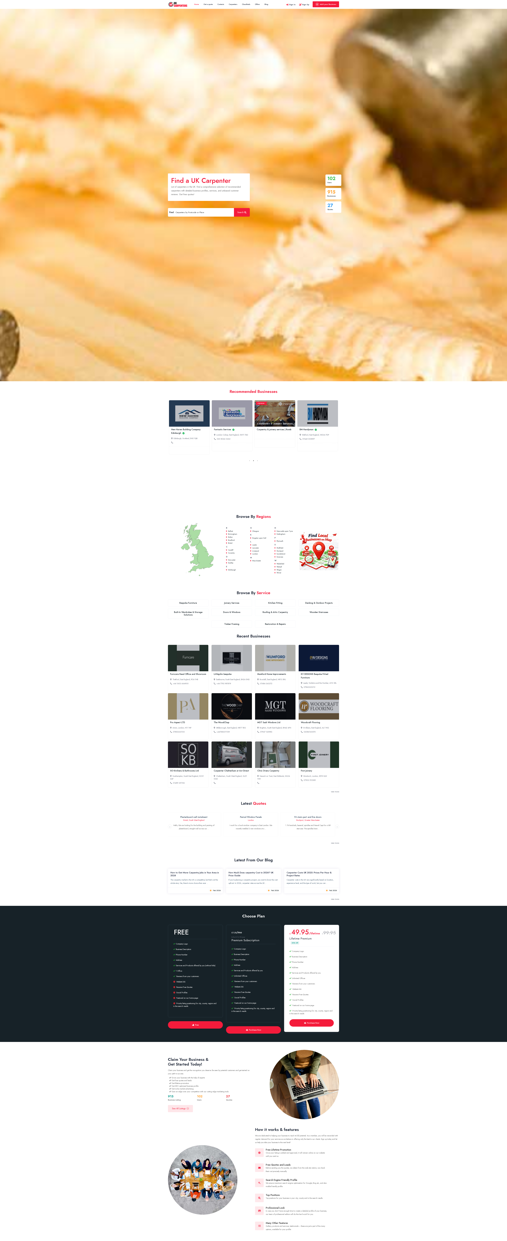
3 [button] (257, 460)
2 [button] (253, 460)
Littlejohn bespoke (222, 674)
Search (240, 212)
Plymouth (279, 541)
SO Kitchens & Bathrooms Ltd (184, 770)
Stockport (279, 551)
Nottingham (280, 534)
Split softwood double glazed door (191, 817)
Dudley (230, 563)
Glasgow (255, 531)
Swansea (279, 557)
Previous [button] (170, 827)
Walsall (279, 567)
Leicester (255, 548)
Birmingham (232, 534)
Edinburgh (232, 570)
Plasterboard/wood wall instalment (305, 817)
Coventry (231, 553)
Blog (266, 4)
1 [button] (249, 460)
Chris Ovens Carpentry (268, 770)
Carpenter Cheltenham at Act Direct (231, 770)
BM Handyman (307, 429)
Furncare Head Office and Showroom (188, 674)
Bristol (230, 543)
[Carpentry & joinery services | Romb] (275, 413)
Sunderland (280, 554)
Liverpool (255, 551)
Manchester (256, 560)
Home (196, 4)
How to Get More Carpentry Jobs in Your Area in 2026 (194, 874)
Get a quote (208, 4)
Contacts (220, 4)
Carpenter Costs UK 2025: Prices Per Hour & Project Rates (309, 874)
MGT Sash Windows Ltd (268, 722)
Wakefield (280, 563)
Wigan (279, 570)
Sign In (292, 4)
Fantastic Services (223, 429)
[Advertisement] (253, 486)
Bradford (231, 540)
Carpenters (233, 4)
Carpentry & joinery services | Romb (274, 429)
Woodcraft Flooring (310, 722)
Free (197, 1025)
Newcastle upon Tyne (284, 531)
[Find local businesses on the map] (319, 551)
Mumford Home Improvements (271, 674)
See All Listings (179, 1108)
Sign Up (305, 4)
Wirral (278, 572)
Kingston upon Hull (259, 538)
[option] (189, 427)
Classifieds (246, 4)
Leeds (254, 545)
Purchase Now (255, 1030)
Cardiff (230, 550)
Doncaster (231, 560)
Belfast (230, 531)
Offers (257, 4)
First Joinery (306, 770)
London (255, 554)
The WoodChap (221, 722)
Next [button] (337, 827)
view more (335, 791)
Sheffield (279, 548)
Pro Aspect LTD (177, 722)
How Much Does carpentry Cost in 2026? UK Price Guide (251, 874)
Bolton (230, 537)
